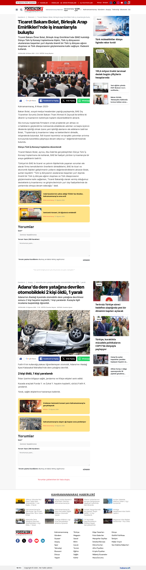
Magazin (76, 535)
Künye (99, 2)
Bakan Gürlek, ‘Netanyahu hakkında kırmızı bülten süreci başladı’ (119, 99)
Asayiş (30, 282)
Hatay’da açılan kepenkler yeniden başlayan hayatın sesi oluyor (119, 359)
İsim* (20, 231)
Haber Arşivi (117, 542)
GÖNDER (86, 260)
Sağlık (75, 554)
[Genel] (111, 26)
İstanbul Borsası (99, 542)
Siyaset (57, 538)
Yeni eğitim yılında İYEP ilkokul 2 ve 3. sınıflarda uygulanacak (118, 87)
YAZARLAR (44, 3)
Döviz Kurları (98, 545)
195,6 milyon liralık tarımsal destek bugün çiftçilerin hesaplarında (110, 74)
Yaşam (57, 557)
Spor (56, 545)
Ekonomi (31, 17)
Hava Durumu (98, 557)
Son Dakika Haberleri (120, 545)
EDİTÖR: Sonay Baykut (46, 53)
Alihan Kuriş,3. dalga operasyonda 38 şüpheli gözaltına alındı (119, 371)
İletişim (105, 2)
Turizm (76, 548)
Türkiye (76, 532)
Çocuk (75, 545)
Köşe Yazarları (98, 532)
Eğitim (76, 551)
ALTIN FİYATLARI (86, 3)
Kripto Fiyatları (99, 551)
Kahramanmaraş (61, 532)
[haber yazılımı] (125, 568)
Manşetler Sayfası (100, 538)
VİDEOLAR (55, 3)
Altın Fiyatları (98, 548)
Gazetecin (21, 17)
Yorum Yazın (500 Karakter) (28, 239)
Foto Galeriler (98, 535)
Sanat (75, 538)
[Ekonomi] (111, 57)
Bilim (75, 542)
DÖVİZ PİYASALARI (69, 3)
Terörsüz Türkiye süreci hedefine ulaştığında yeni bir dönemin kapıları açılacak (110, 307)
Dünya (57, 554)
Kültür (75, 557)
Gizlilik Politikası (118, 535)
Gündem (57, 535)
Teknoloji (58, 548)
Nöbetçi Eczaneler (100, 554)
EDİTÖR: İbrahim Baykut (48, 307)
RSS (19, 568)
